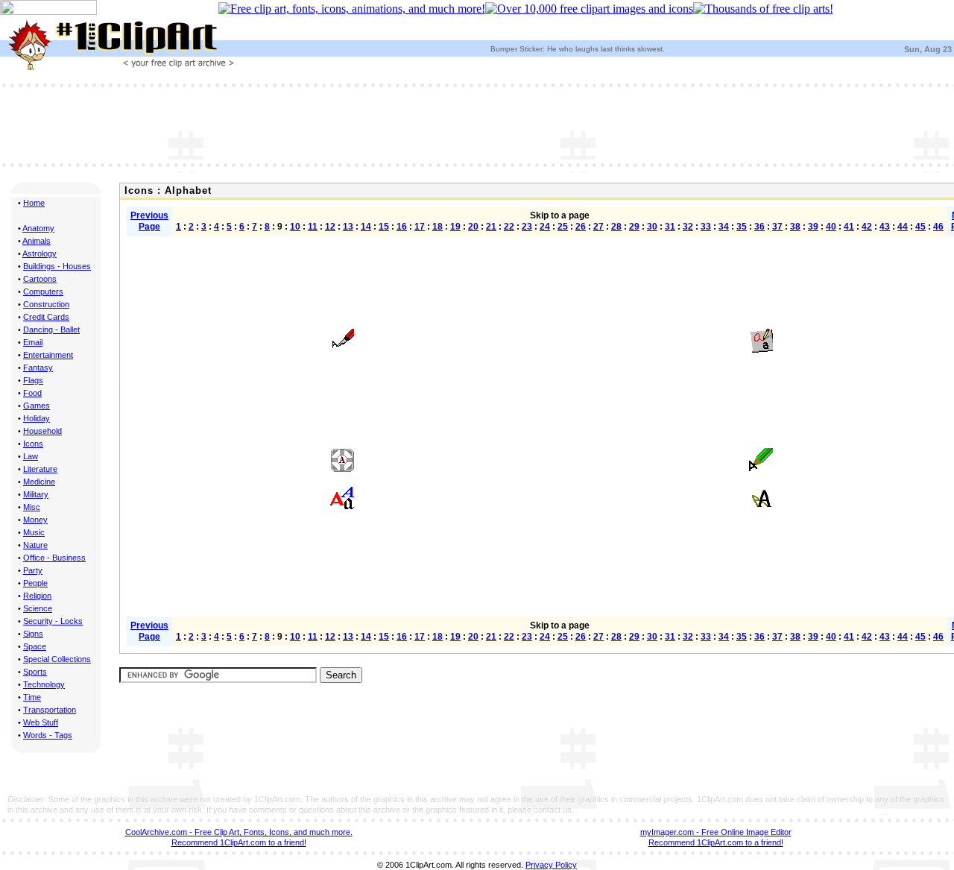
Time (32, 697)
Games (36, 405)
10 (295, 226)
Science (37, 608)
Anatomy (38, 228)
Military (35, 494)
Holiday (36, 418)
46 (938, 226)
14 (366, 226)
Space (34, 646)
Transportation (49, 709)
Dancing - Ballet (51, 329)
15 (384, 226)
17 (419, 226)
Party (32, 570)
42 (867, 226)
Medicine (39, 481)
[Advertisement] (477, 123)
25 (562, 226)
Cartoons (40, 278)
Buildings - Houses (57, 266)
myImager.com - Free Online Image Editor (716, 832)
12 (330, 226)
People (35, 583)
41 (849, 226)
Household (42, 430)
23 (527, 226)
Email (32, 342)
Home (34, 202)
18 (437, 226)
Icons (33, 443)
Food (32, 392)
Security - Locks (53, 621)
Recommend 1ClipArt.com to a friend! (238, 842)
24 (545, 226)
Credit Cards (46, 316)
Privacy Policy (551, 864)
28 (616, 226)
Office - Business (54, 557)
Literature (40, 468)
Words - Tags (47, 735)
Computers (43, 291)
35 (741, 226)
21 (491, 226)
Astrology (39, 253)
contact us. (554, 809)
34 (723, 226)
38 (795, 226)
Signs (33, 633)
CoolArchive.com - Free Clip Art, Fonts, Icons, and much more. (239, 832)
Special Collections (57, 659)
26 (580, 226)
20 (473, 226)
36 (759, 226)
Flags (33, 380)
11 (313, 226)
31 (670, 226)
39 (813, 226)
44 (902, 226)
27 (598, 226)
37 (777, 226)
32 (688, 226)
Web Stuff (40, 722)
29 (634, 226)
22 (509, 226)
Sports (35, 671)
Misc (31, 506)
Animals (36, 240)
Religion (37, 595)
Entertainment (48, 354)
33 (706, 226)
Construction (46, 304)
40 (831, 226)
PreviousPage (149, 221)
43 (884, 226)
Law (30, 456)
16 (402, 226)
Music (34, 532)
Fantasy (38, 367)
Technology (44, 684)
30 (652, 226)
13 (348, 226)
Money (35, 519)
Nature (35, 544)
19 (455, 226)
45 (920, 226)
